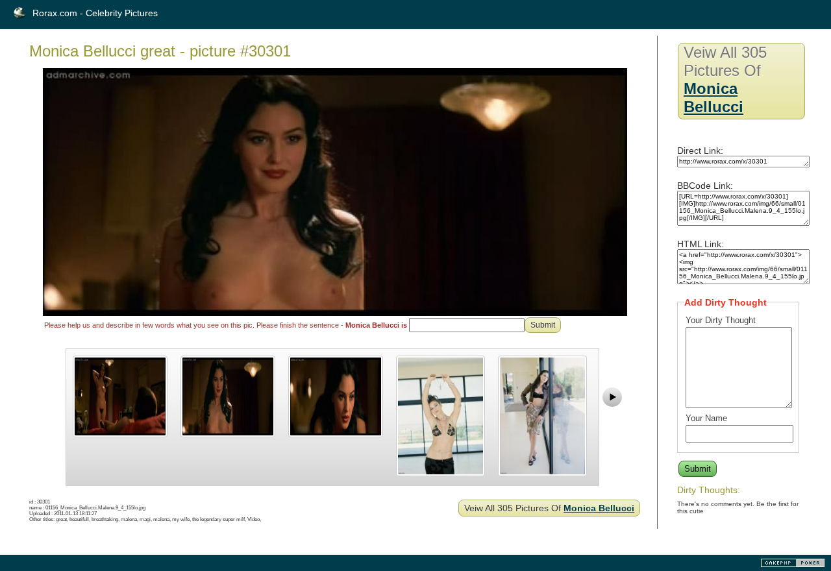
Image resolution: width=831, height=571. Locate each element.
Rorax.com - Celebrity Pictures (95, 13)
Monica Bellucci (599, 508)
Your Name (706, 418)
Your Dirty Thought (721, 320)
